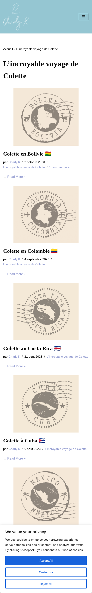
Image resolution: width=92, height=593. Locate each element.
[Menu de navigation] (84, 16)
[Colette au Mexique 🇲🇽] (46, 496)
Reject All (46, 583)
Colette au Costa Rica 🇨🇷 (32, 348)
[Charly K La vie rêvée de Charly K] (16, 16)
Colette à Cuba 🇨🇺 (24, 440)
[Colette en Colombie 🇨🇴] (46, 214)
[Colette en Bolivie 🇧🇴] (46, 117)
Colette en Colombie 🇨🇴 (30, 251)
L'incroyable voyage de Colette (24, 167)
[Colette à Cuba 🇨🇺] (46, 404)
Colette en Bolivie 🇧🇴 (27, 154)
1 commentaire (59, 167)
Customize (46, 572)
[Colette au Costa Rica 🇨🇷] (46, 311)
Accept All (46, 560)
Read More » (16, 177)
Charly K (14, 162)
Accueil (8, 49)
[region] (46, 559)
